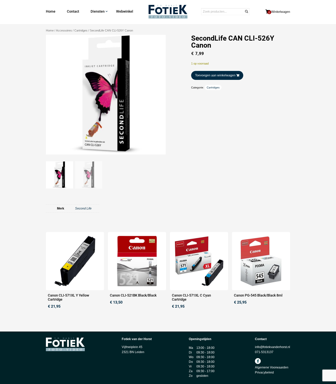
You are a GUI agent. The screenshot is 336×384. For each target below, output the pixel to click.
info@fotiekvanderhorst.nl (272, 347)
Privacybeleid (264, 372)
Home (50, 11)
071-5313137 (264, 352)
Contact (73, 11)
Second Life (83, 208)
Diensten (98, 11)
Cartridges (81, 30)
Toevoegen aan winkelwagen (215, 75)
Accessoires (64, 30)
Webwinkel (124, 11)
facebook (258, 361)
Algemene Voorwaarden (271, 367)
